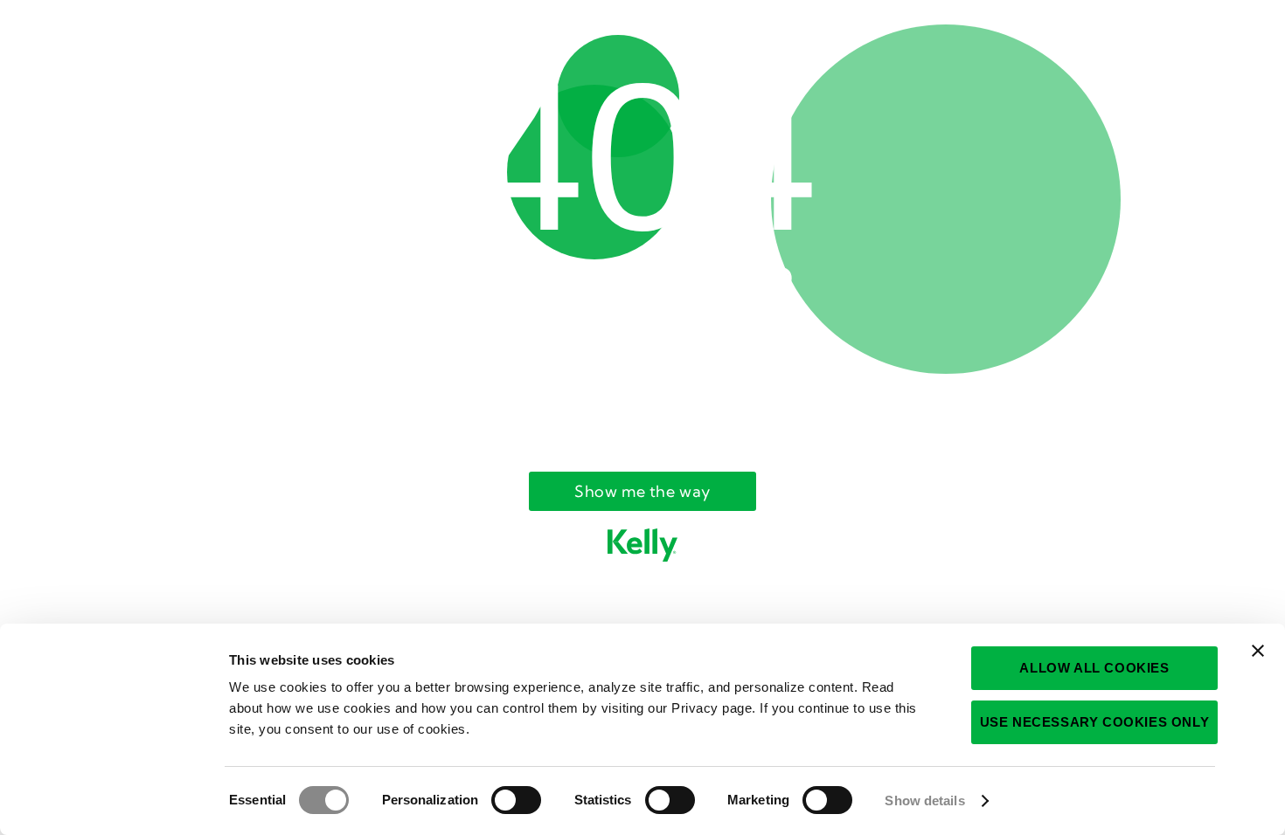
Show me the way (642, 491)
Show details (924, 800)
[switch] (516, 800)
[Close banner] (1258, 651)
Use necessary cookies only (1095, 721)
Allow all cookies (1094, 667)
